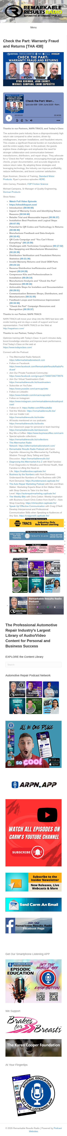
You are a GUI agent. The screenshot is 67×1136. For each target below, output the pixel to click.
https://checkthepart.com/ (23, 204)
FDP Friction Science (37, 184)
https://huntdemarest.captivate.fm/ (42, 481)
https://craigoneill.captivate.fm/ (34, 515)
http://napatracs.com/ (13, 328)
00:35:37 (28, 309)
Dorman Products (11, 192)
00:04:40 (24, 214)
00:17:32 (57, 246)
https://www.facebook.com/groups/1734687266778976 (36, 376)
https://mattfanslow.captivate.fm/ (30, 471)
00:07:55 (14, 223)
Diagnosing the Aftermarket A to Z (25, 461)
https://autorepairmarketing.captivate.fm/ (36, 493)
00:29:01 (14, 290)
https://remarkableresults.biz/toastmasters (30, 382)
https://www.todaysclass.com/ (17, 347)
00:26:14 (27, 277)
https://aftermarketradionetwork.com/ (37, 445)
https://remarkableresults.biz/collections (28, 439)
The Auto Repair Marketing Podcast (26, 484)
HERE (42, 179)
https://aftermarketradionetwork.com (27, 360)
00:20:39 (14, 252)
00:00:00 (28, 208)
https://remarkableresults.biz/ (41, 411)
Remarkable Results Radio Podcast (26, 449)
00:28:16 (26, 284)
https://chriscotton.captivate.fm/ (41, 503)
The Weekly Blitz (17, 496)
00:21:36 (25, 258)
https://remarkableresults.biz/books (26, 423)
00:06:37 (53, 217)
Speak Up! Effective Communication (27, 506)
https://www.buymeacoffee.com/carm (45, 433)
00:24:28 (22, 271)
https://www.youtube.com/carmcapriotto (28, 388)
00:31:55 (30, 296)
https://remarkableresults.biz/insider (26, 417)
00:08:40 (14, 230)
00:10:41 (14, 236)
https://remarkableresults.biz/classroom (28, 430)
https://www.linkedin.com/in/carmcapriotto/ (30, 395)
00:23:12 (14, 265)
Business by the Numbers (22, 474)
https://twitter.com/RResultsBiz (37, 407)
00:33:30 (14, 303)
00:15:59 (27, 242)
